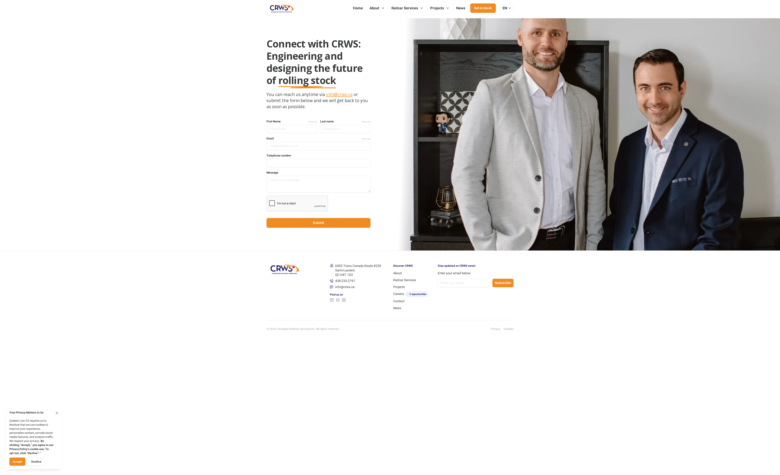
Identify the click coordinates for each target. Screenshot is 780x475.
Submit (318, 223)
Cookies (509, 328)
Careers (398, 294)
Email (318, 138)
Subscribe (503, 283)
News (460, 8)
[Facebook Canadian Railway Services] (338, 300)
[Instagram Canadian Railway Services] (344, 300)
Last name (345, 121)
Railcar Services (404, 8)
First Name (291, 121)
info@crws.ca (339, 94)
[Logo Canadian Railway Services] (281, 8)
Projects (437, 8)
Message (272, 172)
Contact (398, 301)
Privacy (495, 328)
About (374, 8)
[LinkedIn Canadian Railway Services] (332, 300)
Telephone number (278, 155)
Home (358, 8)
